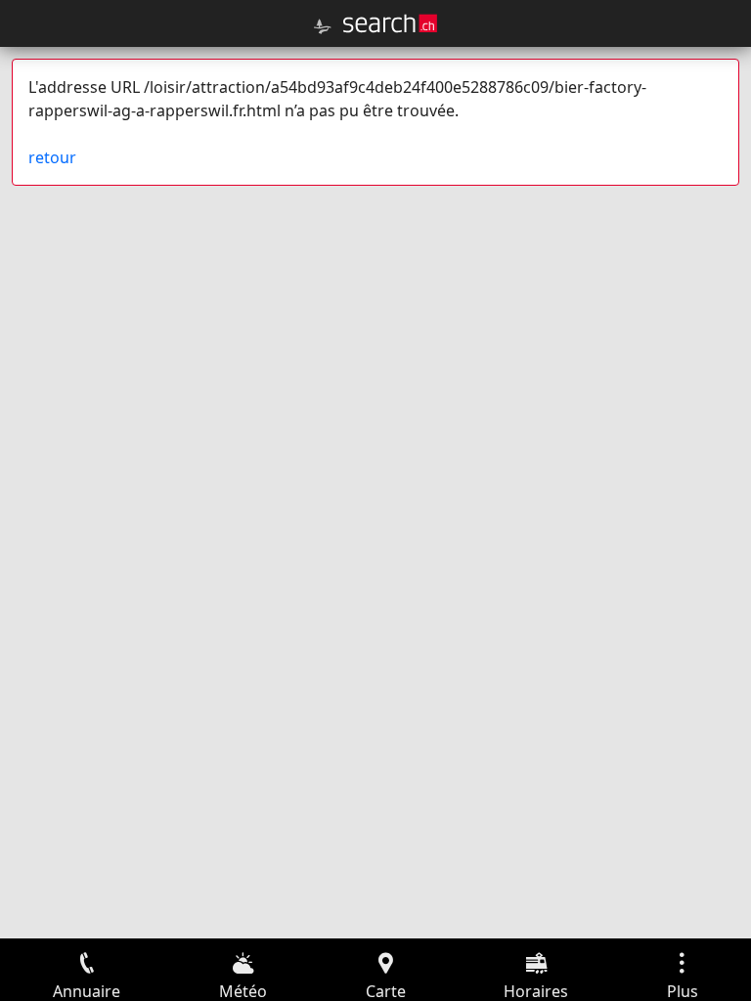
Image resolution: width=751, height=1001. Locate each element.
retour (52, 157)
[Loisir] (322, 26)
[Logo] (390, 23)
